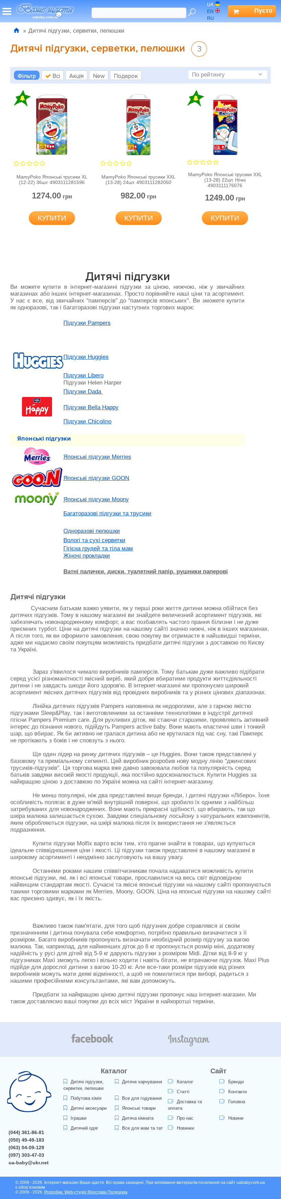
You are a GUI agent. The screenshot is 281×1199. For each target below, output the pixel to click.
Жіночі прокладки (86, 555)
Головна (236, 1101)
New (99, 76)
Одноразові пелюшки (91, 531)
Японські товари (139, 1108)
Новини (235, 1118)
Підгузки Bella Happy (91, 407)
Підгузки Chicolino (87, 421)
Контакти (237, 1091)
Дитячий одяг (84, 1128)
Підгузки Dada (83, 391)
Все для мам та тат (142, 1128)
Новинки (185, 1128)
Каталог (185, 1081)
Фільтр (26, 76)
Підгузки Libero (83, 375)
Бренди (236, 1081)
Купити (52, 218)
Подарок (126, 76)
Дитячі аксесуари (89, 1108)
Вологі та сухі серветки (94, 540)
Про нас (185, 1118)
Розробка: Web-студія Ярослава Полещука (85, 1192)
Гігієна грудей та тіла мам (98, 548)
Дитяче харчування (142, 1081)
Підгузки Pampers (87, 323)
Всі (55, 76)
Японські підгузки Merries (97, 457)
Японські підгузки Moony (96, 499)
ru (210, 18)
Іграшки (78, 1118)
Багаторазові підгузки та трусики (107, 513)
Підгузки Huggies (86, 357)
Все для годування (142, 1098)
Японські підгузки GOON (96, 478)
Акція (76, 76)
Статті (183, 1091)
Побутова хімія (86, 1098)
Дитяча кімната (138, 1118)
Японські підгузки (44, 438)
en (210, 11)
